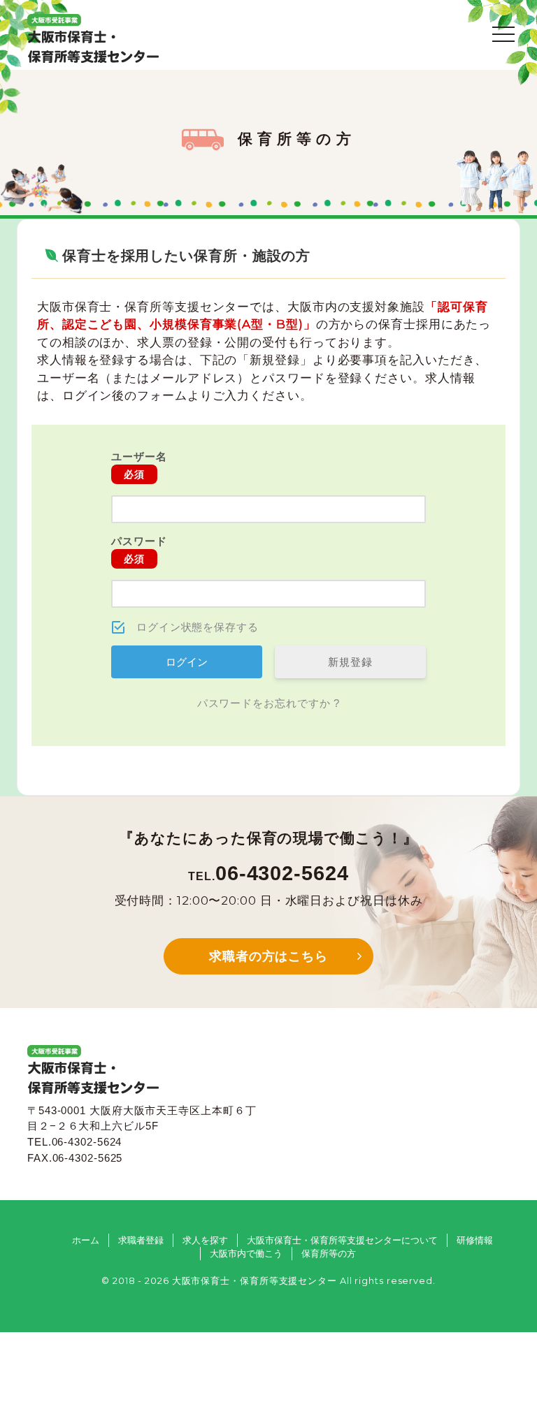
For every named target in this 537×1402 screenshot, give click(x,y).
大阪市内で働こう (246, 1253)
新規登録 (350, 662)
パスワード (139, 549)
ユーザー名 (139, 465)
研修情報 (475, 1240)
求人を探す (205, 1240)
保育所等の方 (328, 1253)
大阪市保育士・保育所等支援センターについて (342, 1240)
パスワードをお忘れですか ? (269, 703)
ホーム (85, 1240)
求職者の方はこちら (268, 956)
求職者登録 (141, 1240)
